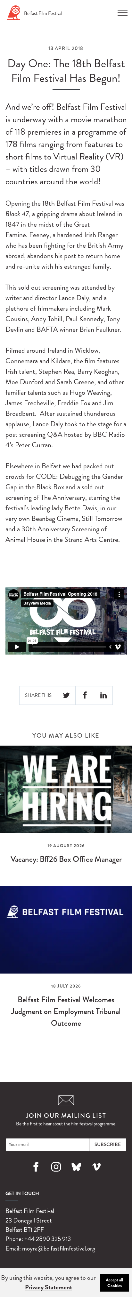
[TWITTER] (66, 695)
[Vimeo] (96, 1174)
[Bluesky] (76, 1174)
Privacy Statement (48, 1287)
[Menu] (122, 11)
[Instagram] (56, 1174)
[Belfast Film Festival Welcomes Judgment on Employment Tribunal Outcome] (66, 962)
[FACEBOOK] (85, 695)
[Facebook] (36, 1174)
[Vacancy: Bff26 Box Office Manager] (66, 810)
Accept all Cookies (114, 1283)
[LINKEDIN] (103, 695)
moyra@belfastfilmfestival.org (58, 1248)
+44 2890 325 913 (47, 1239)
